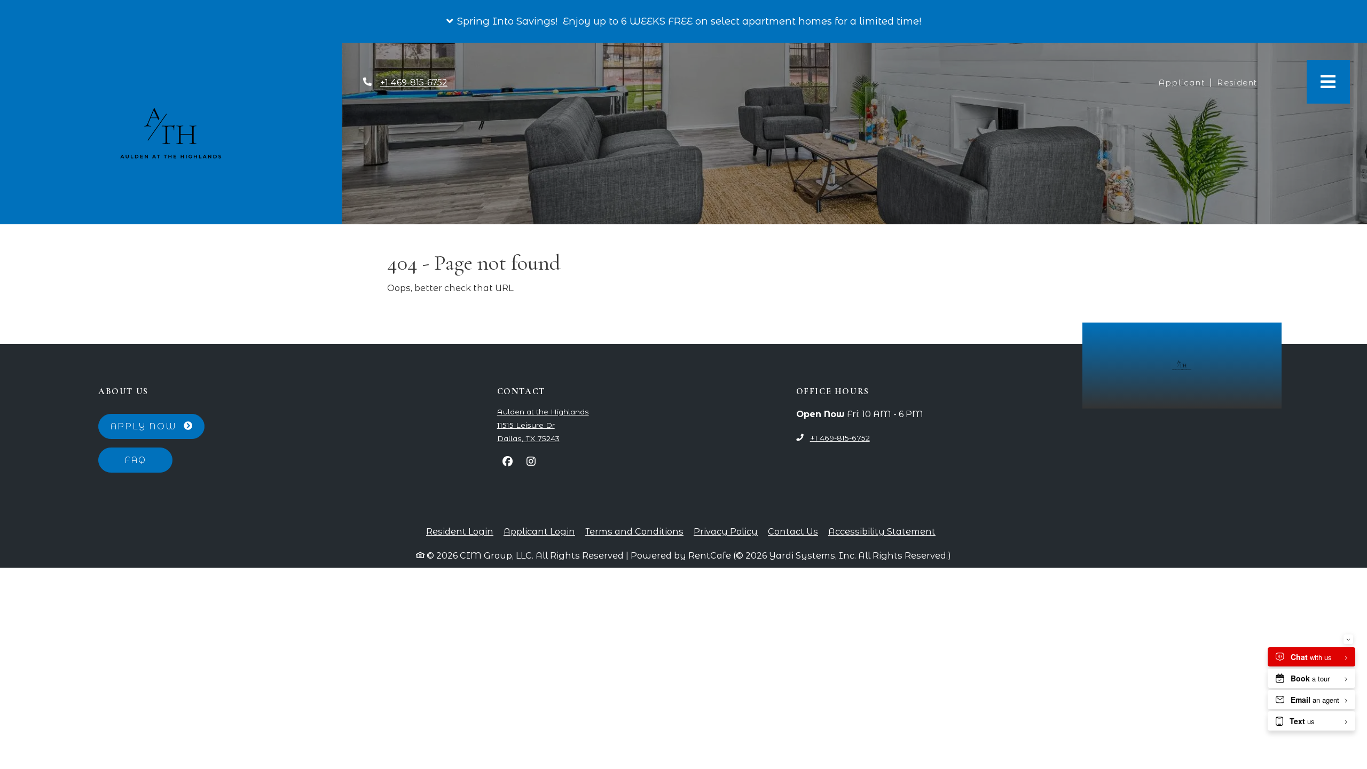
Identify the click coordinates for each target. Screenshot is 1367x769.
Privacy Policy (726, 531)
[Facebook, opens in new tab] (507, 461)
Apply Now (157, 425)
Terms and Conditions (634, 531)
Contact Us (793, 531)
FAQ (135, 459)
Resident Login (459, 531)
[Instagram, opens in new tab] (531, 461)
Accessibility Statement (882, 531)
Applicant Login (539, 531)
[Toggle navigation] (1328, 82)
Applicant (1183, 82)
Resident (1239, 82)
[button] (683, 21)
